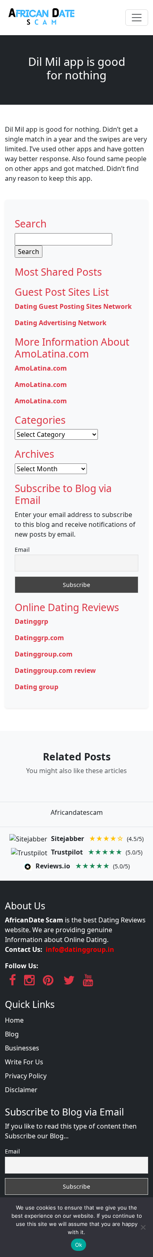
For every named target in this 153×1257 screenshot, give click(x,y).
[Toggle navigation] (136, 17)
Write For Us (24, 1061)
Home (14, 1020)
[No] (143, 1227)
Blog (12, 1034)
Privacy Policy (26, 1075)
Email (22, 549)
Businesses (22, 1047)
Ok (78, 1244)
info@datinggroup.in (80, 949)
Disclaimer (21, 1089)
